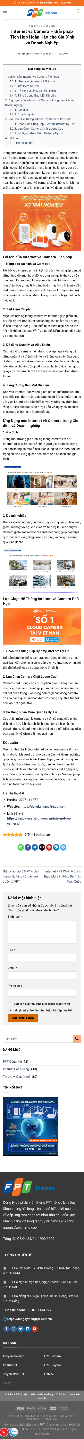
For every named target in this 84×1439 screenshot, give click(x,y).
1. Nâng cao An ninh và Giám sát (33, 81)
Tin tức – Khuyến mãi (17, 1077)
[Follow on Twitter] (20, 1329)
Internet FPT (11, 1365)
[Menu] (5, 12)
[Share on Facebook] (28, 847)
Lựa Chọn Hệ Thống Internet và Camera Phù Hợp (38, 119)
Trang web (15, 985)
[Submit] (77, 1039)
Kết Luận (12, 138)
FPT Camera (52, 1356)
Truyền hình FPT (13, 1374)
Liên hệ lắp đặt (21, 143)
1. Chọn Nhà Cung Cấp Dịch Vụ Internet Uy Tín (42, 124)
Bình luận (15, 916)
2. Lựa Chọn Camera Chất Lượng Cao (36, 128)
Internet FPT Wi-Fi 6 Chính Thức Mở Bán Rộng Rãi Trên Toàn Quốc (62, 876)
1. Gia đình (19, 110)
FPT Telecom (60, 54)
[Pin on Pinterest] (49, 847)
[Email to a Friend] (42, 847)
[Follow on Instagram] (13, 1329)
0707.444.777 (28, 800)
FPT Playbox (53, 1365)
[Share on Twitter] (35, 847)
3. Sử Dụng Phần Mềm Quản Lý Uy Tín (36, 133)
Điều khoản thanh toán (42, 1419)
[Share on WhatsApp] (21, 847)
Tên (11, 950)
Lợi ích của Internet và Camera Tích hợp (32, 76)
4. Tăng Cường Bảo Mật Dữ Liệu (33, 95)
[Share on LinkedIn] (56, 847)
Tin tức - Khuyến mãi (42, 26)
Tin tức (7, 1383)
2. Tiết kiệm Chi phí (24, 86)
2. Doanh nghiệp (22, 114)
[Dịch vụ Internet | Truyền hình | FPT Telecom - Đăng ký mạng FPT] (42, 13)
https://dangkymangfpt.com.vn (29, 1319)
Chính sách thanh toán (68, 1394)
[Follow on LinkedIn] (27, 1329)
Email (12, 968)
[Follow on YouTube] (34, 1329)
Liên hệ (49, 1374)
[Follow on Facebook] (6, 1329)
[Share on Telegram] (63, 847)
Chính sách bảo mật (21, 1416)
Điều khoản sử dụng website (56, 1416)
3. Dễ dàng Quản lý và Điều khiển (33, 91)
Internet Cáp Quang (16, 1069)
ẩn (53, 68)
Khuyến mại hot (13, 1356)
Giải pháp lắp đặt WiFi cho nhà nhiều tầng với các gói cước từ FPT (21, 876)
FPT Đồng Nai (12, 1061)
